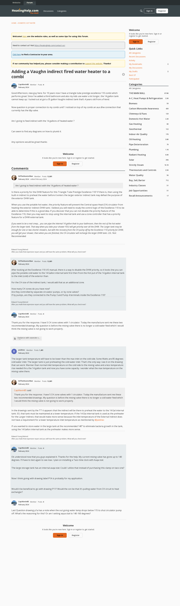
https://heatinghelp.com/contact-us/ (49, 45)
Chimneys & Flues (149, 113)
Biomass (149, 103)
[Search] (141, 11)
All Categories (135, 53)
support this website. (94, 63)
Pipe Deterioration (149, 144)
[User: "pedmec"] (14, 351)
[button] (123, 74)
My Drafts (149, 71)
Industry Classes (149, 185)
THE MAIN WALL (149, 93)
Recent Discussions (137, 56)
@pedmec (99, 419)
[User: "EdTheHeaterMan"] (14, 177)
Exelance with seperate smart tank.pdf (29, 338)
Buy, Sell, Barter (149, 180)
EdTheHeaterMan (25, 176)
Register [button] (75, 163)
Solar (149, 159)
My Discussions (135, 68)
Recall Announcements (149, 195)
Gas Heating (149, 123)
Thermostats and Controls (149, 170)
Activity (132, 60)
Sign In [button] (60, 163)
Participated (134, 79)
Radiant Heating (149, 154)
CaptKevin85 (23, 84)
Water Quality (149, 175)
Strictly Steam (149, 164)
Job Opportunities (149, 190)
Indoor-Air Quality (149, 134)
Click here (17, 54)
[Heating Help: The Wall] (25, 11)
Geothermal (149, 129)
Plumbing (149, 149)
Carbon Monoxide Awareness (149, 108)
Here (25, 36)
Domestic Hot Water (149, 118)
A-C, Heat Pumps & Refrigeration (149, 98)
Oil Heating (149, 139)
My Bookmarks (149, 64)
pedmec (21, 350)
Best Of (132, 75)
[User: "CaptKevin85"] (14, 86)
